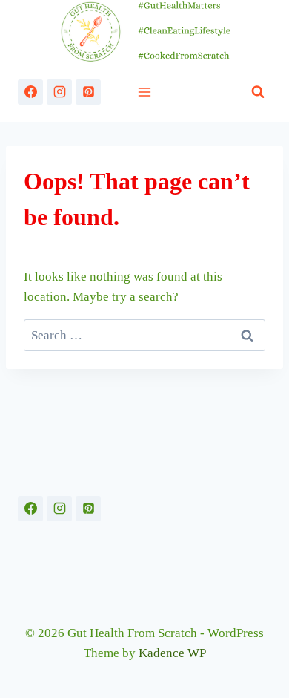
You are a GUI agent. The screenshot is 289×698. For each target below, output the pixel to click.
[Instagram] (59, 92)
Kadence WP (172, 653)
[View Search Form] (258, 92)
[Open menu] (145, 91)
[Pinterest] (88, 92)
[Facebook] (30, 92)
